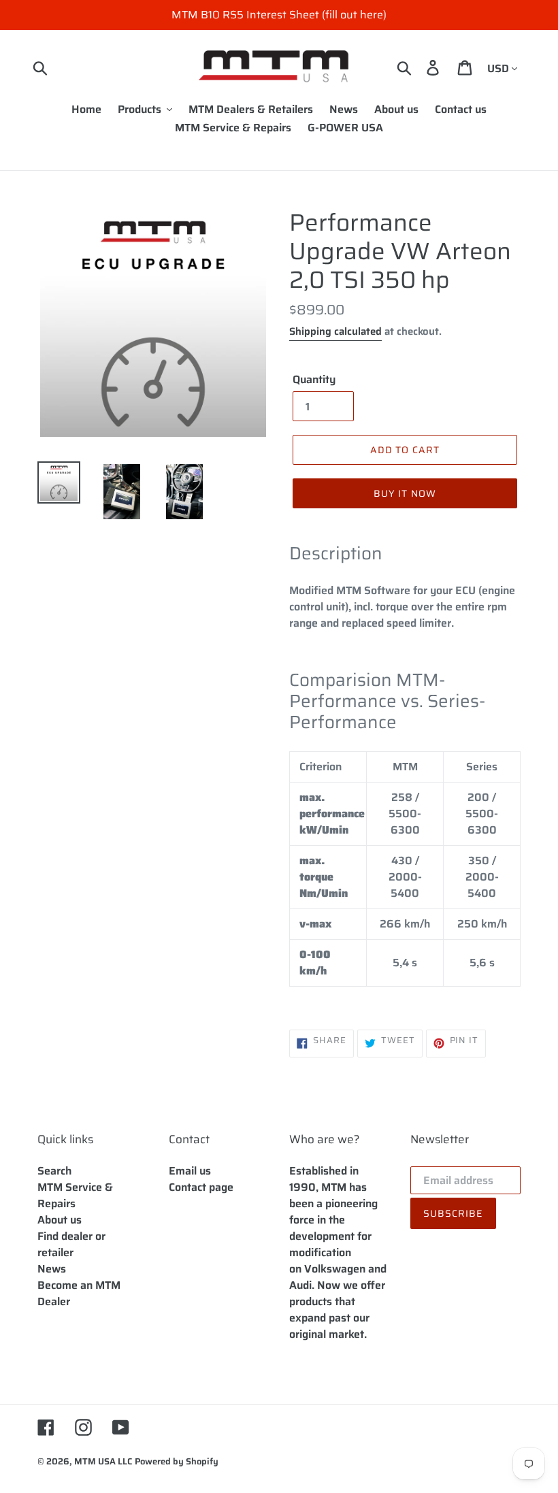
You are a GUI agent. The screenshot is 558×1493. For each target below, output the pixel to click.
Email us (190, 1170)
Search (54, 1170)
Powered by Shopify (176, 1461)
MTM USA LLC (103, 1461)
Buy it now (405, 493)
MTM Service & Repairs (75, 1195)
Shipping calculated (335, 331)
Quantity (314, 380)
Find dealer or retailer (71, 1244)
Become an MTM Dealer (78, 1293)
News (51, 1268)
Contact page (201, 1187)
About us (59, 1219)
